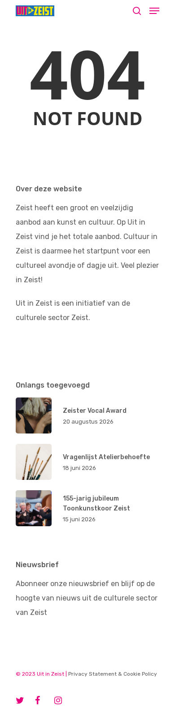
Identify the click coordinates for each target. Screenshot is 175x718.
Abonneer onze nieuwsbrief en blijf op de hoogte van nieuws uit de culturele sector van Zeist (87, 598)
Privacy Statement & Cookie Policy (112, 674)
